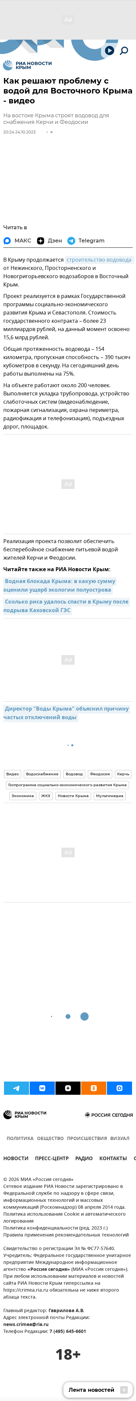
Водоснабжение (42, 774)
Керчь (123, 774)
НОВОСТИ (15, 1159)
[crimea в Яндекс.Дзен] (68, 1088)
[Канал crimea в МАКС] (119, 1088)
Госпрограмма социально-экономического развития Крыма (67, 785)
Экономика (23, 795)
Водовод (74, 774)
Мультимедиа (109, 795)
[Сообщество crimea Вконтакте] (42, 1088)
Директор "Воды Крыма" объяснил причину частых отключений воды (66, 713)
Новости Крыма (73, 795)
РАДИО (84, 1159)
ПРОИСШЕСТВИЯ (87, 1139)
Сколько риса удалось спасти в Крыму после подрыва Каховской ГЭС (66, 606)
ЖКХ (46, 795)
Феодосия (100, 774)
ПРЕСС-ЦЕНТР (52, 1159)
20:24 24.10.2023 (19, 131)
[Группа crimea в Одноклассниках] (93, 1088)
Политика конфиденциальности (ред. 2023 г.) (55, 1228)
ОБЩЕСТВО (50, 1139)
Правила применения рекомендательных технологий (66, 1235)
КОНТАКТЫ (113, 1159)
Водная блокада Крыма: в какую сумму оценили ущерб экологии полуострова (60, 586)
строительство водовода (100, 260)
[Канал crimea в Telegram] (16, 1088)
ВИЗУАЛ (119, 1139)
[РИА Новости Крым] (27, 65)
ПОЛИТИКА (20, 1139)
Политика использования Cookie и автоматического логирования (64, 1218)
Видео (12, 774)
